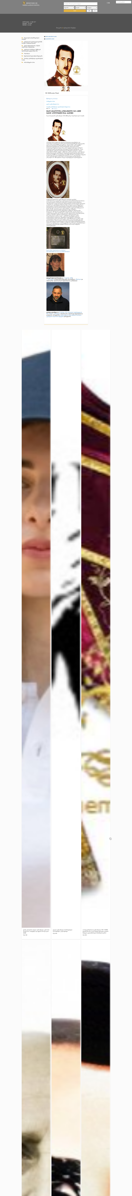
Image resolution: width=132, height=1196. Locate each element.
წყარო (48, 250)
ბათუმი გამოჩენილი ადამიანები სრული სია (58, 107)
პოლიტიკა (27, 53)
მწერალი (78, 279)
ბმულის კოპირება (53, 98)
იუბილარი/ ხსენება (69, 28)
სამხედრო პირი (49, 39)
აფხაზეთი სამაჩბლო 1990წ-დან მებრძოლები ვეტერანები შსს (31, 50)
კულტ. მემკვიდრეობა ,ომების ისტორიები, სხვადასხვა (31, 46)
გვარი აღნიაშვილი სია (52, 104)
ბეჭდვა (55, 108)
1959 (71, 278)
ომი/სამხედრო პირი (29, 62)
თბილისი (70, 312)
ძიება (74, 10)
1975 (66, 312)
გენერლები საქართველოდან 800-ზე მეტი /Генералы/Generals (32, 42)
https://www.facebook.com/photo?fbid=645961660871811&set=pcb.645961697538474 (58, 251)
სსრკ (50, 313)
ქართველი (51, 279)
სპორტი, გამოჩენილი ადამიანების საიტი (32, 59)
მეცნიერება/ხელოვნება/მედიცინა (33, 56)
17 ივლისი (66, 278)
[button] (86, 42)
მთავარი (59, 28)
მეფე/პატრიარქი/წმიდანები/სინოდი (30, 38)
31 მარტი (61, 312)
